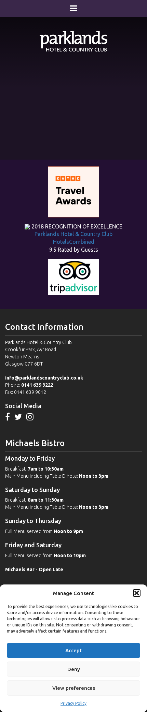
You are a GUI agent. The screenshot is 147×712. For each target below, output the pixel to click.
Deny (73, 669)
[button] (136, 593)
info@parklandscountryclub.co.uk (44, 378)
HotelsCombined (73, 242)
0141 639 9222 (37, 385)
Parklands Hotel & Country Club (73, 234)
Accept (73, 650)
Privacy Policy (73, 703)
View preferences (73, 688)
